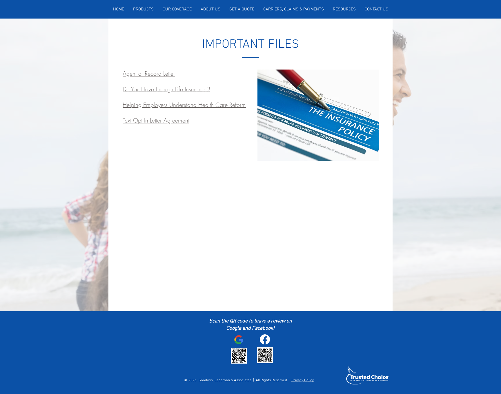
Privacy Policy (302, 380)
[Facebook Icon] (265, 339)
